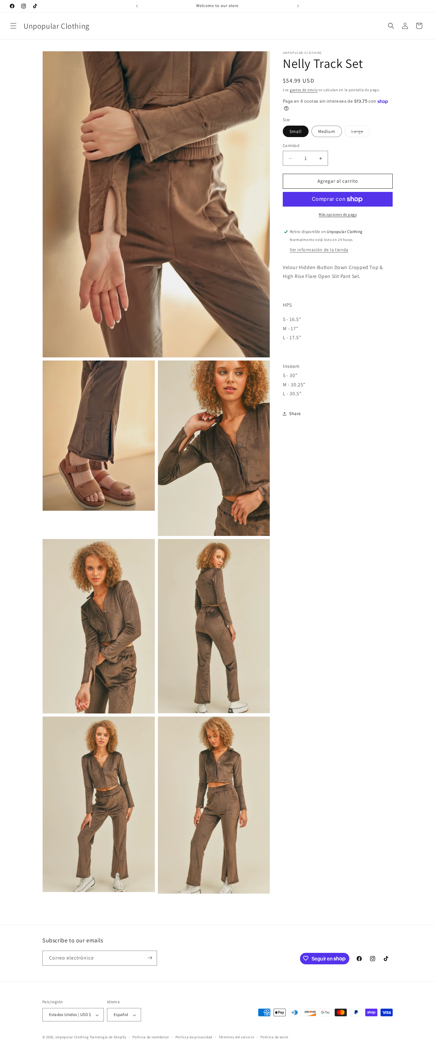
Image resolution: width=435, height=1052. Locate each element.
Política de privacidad (193, 1037)
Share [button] (295, 413)
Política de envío (274, 1037)
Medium (326, 132)
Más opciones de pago (338, 214)
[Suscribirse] (150, 957)
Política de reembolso (150, 1037)
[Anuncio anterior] (137, 6)
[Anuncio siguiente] (298, 6)
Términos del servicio (236, 1037)
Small (295, 132)
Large (360, 132)
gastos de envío (304, 89)
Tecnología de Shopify (107, 1037)
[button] (13, 26)
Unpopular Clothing (72, 1037)
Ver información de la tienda (319, 249)
